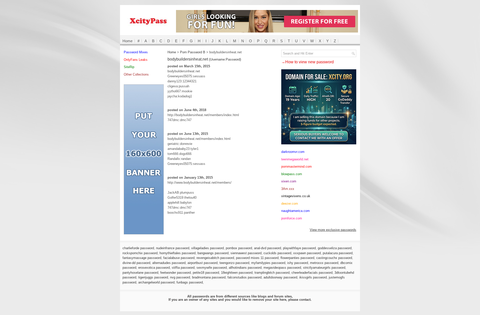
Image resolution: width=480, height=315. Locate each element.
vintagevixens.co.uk (295, 196)
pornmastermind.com (296, 166)
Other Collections (136, 74)
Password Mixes (136, 52)
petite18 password (206, 272)
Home (127, 41)
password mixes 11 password (257, 258)
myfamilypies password (268, 263)
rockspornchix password (140, 253)
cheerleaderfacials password (312, 272)
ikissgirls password (313, 277)
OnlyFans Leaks (136, 60)
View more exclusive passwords (333, 230)
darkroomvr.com (292, 152)
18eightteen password (236, 272)
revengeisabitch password (215, 258)
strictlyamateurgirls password (324, 267)
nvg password (180, 277)
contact (304, 299)
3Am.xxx (287, 189)
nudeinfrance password (172, 248)
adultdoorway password (280, 277)
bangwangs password (213, 253)
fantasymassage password (141, 258)
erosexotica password (154, 267)
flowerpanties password (297, 258)
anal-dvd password (267, 248)
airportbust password (203, 263)
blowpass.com (291, 174)
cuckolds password (277, 253)
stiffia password (183, 267)
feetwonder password (175, 272)
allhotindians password (245, 267)
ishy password (297, 263)
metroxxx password (324, 263)
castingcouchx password (334, 258)
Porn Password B (192, 52)
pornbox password (239, 248)
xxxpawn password (307, 253)
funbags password (189, 282)
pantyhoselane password (140, 272)
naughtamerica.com (295, 211)
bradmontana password (209, 277)
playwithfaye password (299, 248)
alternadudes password (169, 263)
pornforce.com (291, 218)
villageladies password (207, 248)
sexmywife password (211, 267)
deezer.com (289, 203)
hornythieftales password (178, 253)
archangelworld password (156, 282)
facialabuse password (178, 258)
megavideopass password (282, 267)
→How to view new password (307, 62)
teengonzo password (234, 263)
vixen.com (288, 181)
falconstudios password (245, 277)
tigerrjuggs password (153, 277)
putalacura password (337, 253)
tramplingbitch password (272, 272)
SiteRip (129, 67)
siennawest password (246, 253)
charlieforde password (138, 248)
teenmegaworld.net (294, 159)
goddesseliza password (335, 248)
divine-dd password (136, 263)
